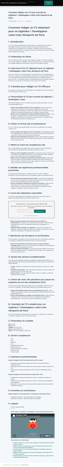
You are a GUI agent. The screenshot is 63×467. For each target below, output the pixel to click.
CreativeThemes (24, 464)
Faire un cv (29, 21)
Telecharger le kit (40, 211)
